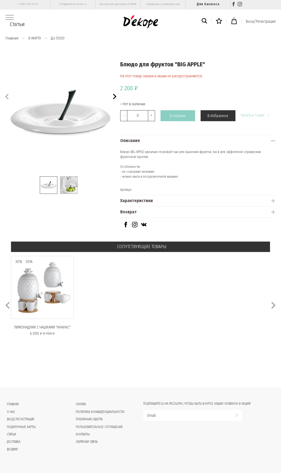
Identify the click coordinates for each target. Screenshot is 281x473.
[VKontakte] (144, 226)
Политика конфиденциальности (100, 412)
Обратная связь (87, 442)
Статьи (17, 24)
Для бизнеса (208, 4)
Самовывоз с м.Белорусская (163, 4)
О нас (11, 412)
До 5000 (57, 38)
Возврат (128, 211)
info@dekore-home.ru (73, 4)
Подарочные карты (21, 427)
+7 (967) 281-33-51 (28, 4)
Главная (11, 38)
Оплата (81, 404)
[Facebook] (233, 5)
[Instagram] (240, 5)
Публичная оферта (89, 419)
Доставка (13, 442)
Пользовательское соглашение (99, 427)
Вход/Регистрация (261, 21)
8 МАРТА (34, 38)
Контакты (83, 434)
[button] (114, 96)
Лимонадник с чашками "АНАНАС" (42, 327)
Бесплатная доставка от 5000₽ (118, 4)
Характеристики (136, 200)
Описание (130, 140)
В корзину (178, 116)
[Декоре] (140, 21)
